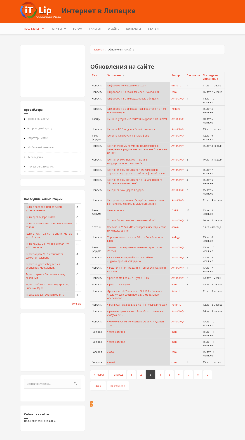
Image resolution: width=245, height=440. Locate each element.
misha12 (176, 85)
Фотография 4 (116, 331)
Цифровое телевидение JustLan (126, 85)
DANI (174, 210)
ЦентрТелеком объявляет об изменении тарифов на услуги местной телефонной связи (136, 171)
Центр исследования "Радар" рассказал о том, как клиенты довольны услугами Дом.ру (135, 201)
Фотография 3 (116, 341)
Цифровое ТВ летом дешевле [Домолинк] (133, 92)
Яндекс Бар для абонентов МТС (45, 294)
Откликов (193, 75)
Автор (175, 75)
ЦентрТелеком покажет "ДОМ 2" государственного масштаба (127, 161)
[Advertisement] (52, 71)
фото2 (111, 362)
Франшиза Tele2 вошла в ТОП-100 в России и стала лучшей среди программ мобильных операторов (134, 294)
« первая (99, 374)
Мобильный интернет (41, 147)
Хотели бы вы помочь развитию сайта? (131, 220)
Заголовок (114, 75)
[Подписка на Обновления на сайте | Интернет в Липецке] (157, 402)
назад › (98, 385)
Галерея (95, 28)
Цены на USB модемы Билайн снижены (131, 129)
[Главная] (40, 10)
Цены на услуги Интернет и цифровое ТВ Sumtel (137, 119)
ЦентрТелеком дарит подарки (125, 190)
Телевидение (36, 157)
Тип (94, 75)
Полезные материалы (41, 166)
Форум (77, 28)
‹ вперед (118, 374)
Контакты (133, 28)
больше (76, 303)
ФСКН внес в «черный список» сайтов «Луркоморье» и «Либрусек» (130, 259)
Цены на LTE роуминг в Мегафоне (128, 135)
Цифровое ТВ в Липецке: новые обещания (133, 98)
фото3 (111, 352)
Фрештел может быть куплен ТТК (128, 277)
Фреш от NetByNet (118, 284)
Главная (99, 49)
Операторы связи (37, 138)
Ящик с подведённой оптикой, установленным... (44, 208)
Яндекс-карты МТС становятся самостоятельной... (44, 255)
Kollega (175, 108)
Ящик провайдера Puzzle (40, 217)
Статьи (153, 28)
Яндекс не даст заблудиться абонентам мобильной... (43, 265)
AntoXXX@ (177, 98)
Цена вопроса (115, 210)
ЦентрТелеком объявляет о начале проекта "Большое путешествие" (134, 181)
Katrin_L (176, 291)
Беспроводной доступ (40, 128)
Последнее (29, 27)
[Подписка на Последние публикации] (157, 405)
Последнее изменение (210, 77)
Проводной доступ (38, 118)
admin (175, 227)
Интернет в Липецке (98, 10)
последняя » (117, 385)
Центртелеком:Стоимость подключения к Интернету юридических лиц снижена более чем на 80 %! (137, 149)
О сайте (113, 28)
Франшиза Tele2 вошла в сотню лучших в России (137, 304)
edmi (174, 92)
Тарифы (54, 27)
